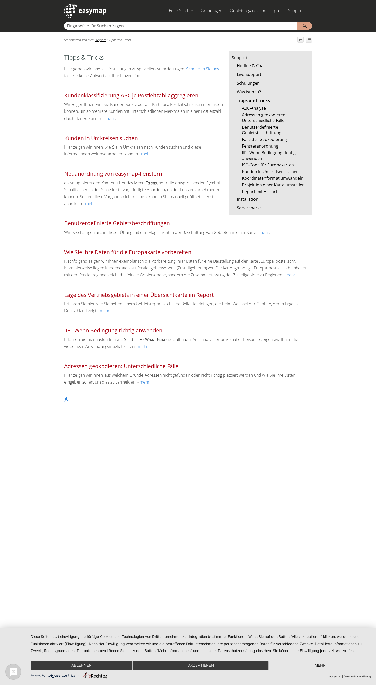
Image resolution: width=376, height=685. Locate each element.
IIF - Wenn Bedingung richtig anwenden (269, 155)
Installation (247, 199)
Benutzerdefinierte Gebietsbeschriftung (261, 130)
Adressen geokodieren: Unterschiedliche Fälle (264, 117)
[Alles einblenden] (309, 40)
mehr (110, 118)
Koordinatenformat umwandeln (272, 178)
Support (295, 11)
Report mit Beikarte (261, 191)
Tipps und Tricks (253, 100)
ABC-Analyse (254, 108)
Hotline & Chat (251, 66)
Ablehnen (81, 665)
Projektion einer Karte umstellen (273, 185)
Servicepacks (249, 208)
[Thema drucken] (300, 40)
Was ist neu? (249, 92)
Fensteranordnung (260, 146)
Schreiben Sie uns (202, 69)
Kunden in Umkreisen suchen (270, 171)
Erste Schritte (181, 11)
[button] (304, 26)
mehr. (146, 154)
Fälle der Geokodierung (264, 139)
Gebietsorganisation (248, 11)
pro (277, 11)
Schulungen (248, 83)
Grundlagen (211, 11)
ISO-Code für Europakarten (268, 165)
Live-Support (249, 74)
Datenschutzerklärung (357, 676)
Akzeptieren (201, 665)
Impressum (334, 676)
